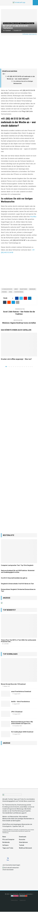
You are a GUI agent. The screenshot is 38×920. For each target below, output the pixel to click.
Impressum (23, 900)
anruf (16, 289)
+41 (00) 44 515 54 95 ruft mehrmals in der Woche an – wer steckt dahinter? (21, 78)
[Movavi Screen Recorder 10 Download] (19, 670)
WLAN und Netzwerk (25, 848)
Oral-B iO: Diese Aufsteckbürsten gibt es (14, 578)
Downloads (22, 836)
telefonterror (18, 291)
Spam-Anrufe (15, 23)
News (4, 836)
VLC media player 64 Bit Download (22, 732)
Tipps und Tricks (23, 23)
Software (5, 845)
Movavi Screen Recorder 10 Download (13, 684)
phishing (4, 291)
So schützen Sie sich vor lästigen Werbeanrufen (23, 82)
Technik (21, 845)
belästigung (23, 289)
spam (10, 291)
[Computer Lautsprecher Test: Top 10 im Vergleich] (19, 551)
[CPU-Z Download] (5, 714)
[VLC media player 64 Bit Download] (5, 734)
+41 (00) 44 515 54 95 (7, 289)
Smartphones (23, 842)
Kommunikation (7, 23)
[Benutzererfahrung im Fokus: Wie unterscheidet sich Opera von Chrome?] (5, 724)
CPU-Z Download (16, 711)
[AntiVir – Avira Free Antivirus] (5, 704)
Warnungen (31, 23)
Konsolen (22, 839)
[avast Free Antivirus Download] (5, 694)
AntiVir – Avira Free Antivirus (20, 701)
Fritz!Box (33, 217)
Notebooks (6, 842)
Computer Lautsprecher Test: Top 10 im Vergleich (17, 565)
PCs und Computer (8, 839)
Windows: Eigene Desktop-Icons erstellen (19, 323)
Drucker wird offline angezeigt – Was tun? (16, 359)
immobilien (32, 289)
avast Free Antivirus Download (21, 691)
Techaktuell (8, 30)
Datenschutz (14, 900)
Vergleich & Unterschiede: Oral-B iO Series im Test (17, 583)
